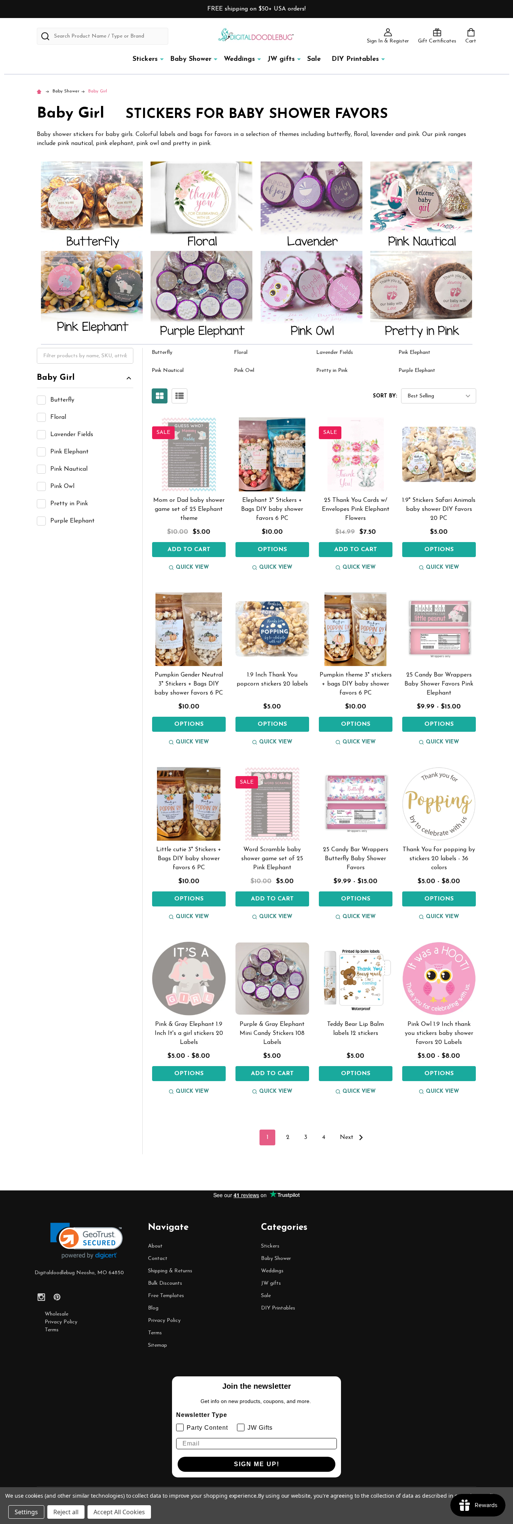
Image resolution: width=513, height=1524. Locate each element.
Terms (52, 1330)
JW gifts (281, 59)
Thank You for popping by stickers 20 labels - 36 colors (439, 859)
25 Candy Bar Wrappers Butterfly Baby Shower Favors (355, 859)
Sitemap (157, 1345)
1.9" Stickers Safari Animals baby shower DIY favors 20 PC (438, 509)
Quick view (192, 567)
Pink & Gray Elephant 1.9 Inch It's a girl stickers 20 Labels (189, 1033)
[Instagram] (41, 1297)
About (155, 1246)
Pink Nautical (69, 469)
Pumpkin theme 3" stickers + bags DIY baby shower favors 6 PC (356, 684)
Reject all (65, 1512)
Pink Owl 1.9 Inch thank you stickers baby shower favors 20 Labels (439, 1033)
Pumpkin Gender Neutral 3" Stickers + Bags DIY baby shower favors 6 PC (188, 684)
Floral (58, 417)
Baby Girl (56, 377)
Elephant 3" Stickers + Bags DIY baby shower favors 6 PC (272, 509)
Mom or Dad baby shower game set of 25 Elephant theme (189, 509)
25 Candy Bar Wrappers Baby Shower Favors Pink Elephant (438, 684)
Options (272, 550)
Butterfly (62, 400)
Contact (157, 1258)
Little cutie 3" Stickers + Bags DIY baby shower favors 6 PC (188, 859)
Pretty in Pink (69, 504)
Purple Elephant (72, 521)
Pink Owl (62, 486)
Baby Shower (190, 59)
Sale (314, 59)
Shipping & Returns (170, 1271)
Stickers (145, 59)
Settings (26, 1512)
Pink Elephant (69, 452)
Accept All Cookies (119, 1512)
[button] (92, 206)
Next (347, 1137)
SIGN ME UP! (256, 1464)
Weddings (239, 59)
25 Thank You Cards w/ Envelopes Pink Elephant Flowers (355, 509)
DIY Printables (355, 59)
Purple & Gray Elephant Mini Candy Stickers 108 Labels (272, 1033)
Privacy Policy (61, 1322)
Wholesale (56, 1314)
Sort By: (385, 396)
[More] (162, 58)
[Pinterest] (57, 1297)
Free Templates (166, 1296)
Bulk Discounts (165, 1283)
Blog (153, 1308)
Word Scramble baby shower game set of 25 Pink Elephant (272, 859)
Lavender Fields (71, 435)
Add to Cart (188, 550)
